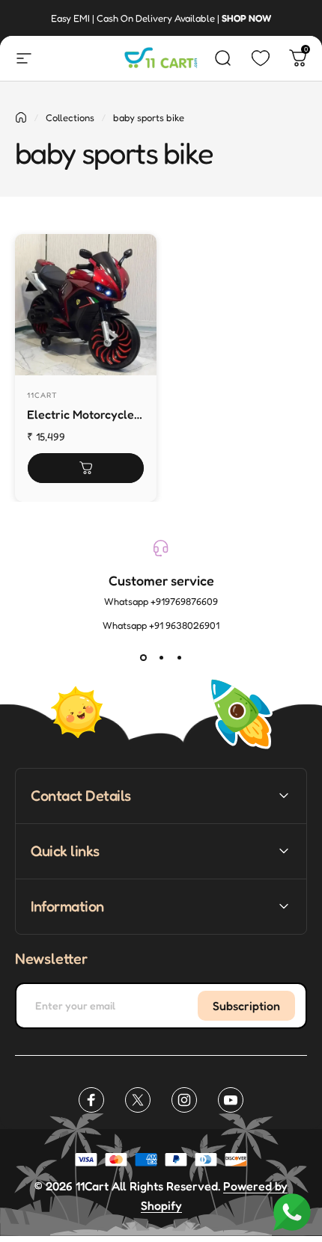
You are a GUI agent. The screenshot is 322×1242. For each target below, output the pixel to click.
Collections (70, 117)
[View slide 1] (143, 658)
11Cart (42, 394)
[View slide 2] (161, 658)
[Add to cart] (86, 468)
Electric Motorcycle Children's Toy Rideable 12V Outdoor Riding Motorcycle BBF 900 (82, 415)
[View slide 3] (179, 658)
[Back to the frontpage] (21, 117)
